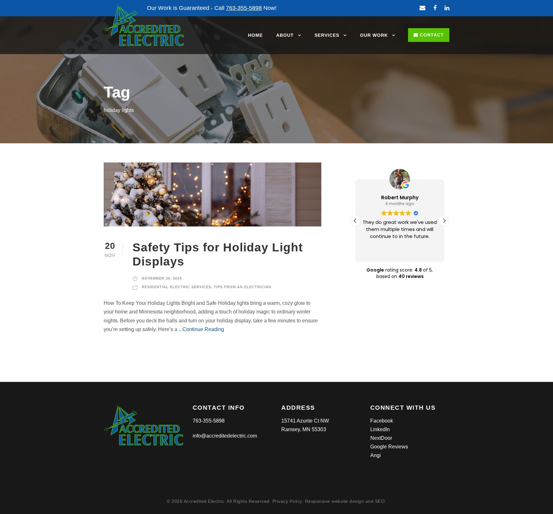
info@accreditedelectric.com (225, 436)
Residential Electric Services (176, 287)
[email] (422, 8)
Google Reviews (389, 446)
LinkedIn (380, 429)
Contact (431, 34)
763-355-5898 (209, 420)
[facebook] (435, 8)
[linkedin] (447, 8)
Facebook (381, 420)
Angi (375, 455)
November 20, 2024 (162, 278)
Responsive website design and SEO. (345, 501)
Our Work (374, 35)
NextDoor (381, 438)
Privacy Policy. (288, 501)
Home (255, 35)
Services (327, 35)
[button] (444, 220)
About (285, 35)
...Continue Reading (200, 329)
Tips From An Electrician (242, 287)
